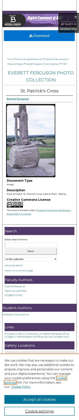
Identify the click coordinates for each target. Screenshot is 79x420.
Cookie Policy (21, 387)
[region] (39, 387)
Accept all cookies (39, 399)
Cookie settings (39, 411)
